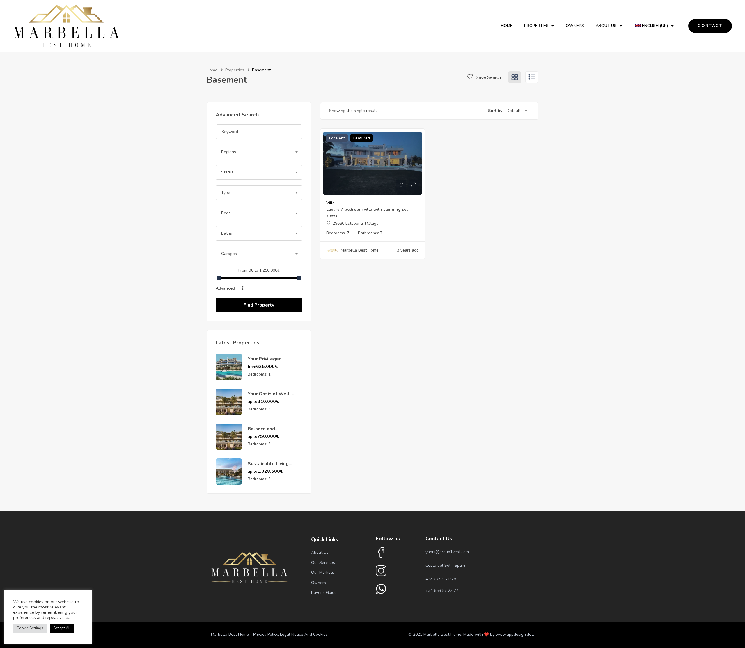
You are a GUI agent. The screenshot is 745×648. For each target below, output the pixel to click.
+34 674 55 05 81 (441, 579)
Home (506, 26)
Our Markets (322, 572)
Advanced (226, 288)
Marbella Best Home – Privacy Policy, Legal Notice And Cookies (269, 634)
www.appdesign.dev (514, 634)
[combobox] (259, 152)
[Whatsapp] (381, 588)
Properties (536, 26)
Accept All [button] (62, 628)
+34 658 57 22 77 (441, 590)
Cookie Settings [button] (30, 628)
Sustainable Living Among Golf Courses (271, 467)
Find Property (259, 305)
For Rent (337, 138)
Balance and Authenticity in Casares (273, 432)
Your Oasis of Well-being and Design (270, 397)
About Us (606, 26)
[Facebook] (381, 552)
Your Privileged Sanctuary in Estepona (272, 362)
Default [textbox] (514, 111)
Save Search (488, 77)
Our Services (323, 562)
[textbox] (259, 152)
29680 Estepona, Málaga (356, 223)
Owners (575, 26)
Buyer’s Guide (324, 592)
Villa (330, 203)
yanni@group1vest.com (447, 552)
